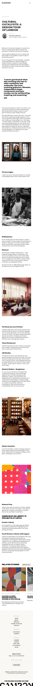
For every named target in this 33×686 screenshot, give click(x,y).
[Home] (6, 3)
